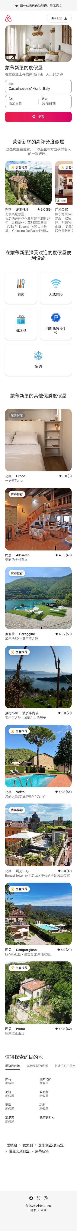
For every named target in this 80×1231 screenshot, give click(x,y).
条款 (44, 1210)
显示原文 (56, 5)
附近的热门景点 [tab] (65, 1066)
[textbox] (22, 103)
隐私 (33, 1210)
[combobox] (38, 88)
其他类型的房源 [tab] (37, 1066)
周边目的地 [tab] (12, 1066)
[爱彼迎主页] (8, 18)
